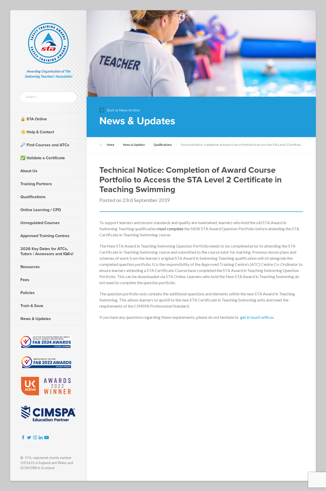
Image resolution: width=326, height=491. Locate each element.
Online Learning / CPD (40, 209)
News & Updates (35, 318)
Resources (30, 266)
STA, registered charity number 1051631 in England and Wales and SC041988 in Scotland (46, 463)
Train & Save (31, 305)
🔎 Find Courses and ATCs (44, 145)
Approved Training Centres (45, 235)
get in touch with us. (257, 317)
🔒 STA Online (33, 119)
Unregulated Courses (40, 222)
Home (110, 144)
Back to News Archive (123, 110)
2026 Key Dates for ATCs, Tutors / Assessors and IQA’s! (46, 251)
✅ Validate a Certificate (42, 158)
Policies (27, 292)
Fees (24, 279)
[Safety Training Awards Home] (48, 43)
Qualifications (33, 196)
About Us (28, 171)
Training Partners (36, 183)
